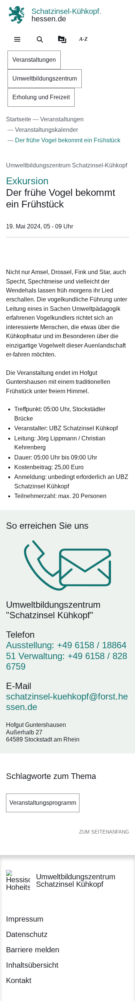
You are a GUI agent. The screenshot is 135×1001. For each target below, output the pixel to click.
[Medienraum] (62, 39)
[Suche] (39, 39)
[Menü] (17, 39)
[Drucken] (70, 251)
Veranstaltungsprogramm (42, 803)
